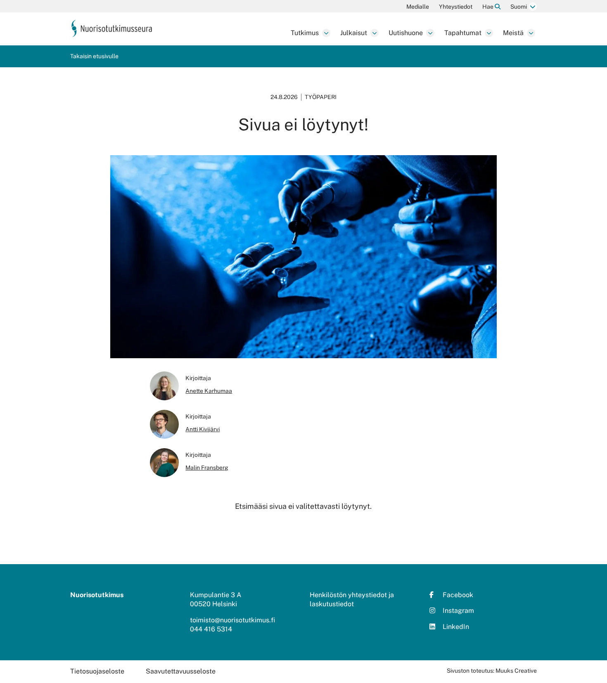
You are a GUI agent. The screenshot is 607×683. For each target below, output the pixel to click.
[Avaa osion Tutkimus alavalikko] (326, 33)
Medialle (417, 6)
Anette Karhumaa (208, 391)
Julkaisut (353, 33)
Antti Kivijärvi (202, 429)
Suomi (518, 6)
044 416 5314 (211, 629)
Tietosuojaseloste (97, 671)
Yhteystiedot (455, 6)
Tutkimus (305, 33)
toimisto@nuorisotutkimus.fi (232, 620)
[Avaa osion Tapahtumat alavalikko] (489, 33)
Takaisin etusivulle (94, 56)
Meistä (513, 33)
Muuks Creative (516, 670)
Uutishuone (406, 33)
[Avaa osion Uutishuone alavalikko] (430, 33)
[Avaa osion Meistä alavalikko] (531, 33)
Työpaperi (321, 97)
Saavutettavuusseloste (181, 671)
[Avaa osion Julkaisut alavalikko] (374, 33)
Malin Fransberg (206, 467)
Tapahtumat (462, 33)
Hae (488, 6)
